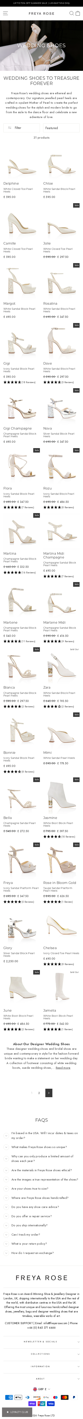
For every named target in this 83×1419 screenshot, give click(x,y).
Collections (40, 1354)
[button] (21, 382)
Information (40, 1366)
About (40, 1378)
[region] (41, 3)
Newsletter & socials (40, 1341)
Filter (17, 127)
